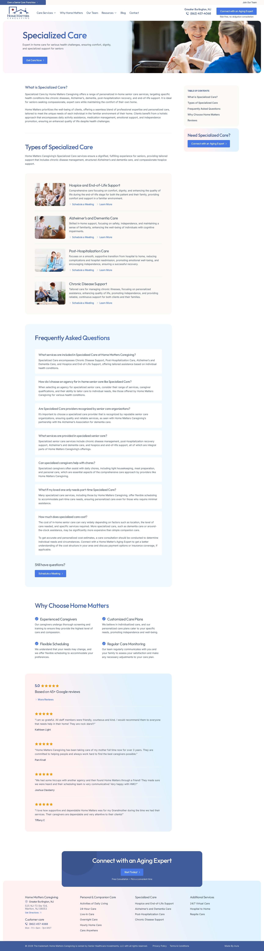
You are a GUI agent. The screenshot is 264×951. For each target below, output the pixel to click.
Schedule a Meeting (83, 204)
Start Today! (131, 872)
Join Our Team (250, 2)
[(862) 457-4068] (187, 13)
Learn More (105, 204)
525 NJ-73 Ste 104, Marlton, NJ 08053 (36, 907)
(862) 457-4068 (200, 13)
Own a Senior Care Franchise (21, 2)
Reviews (192, 120)
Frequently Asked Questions (204, 108)
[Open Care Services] (54, 12)
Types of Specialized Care (203, 102)
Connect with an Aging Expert (236, 11)
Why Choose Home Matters (204, 114)
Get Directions (32, 912)
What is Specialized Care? (203, 96)
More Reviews (45, 699)
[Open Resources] (115, 12)
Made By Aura (232, 946)
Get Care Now (34, 60)
